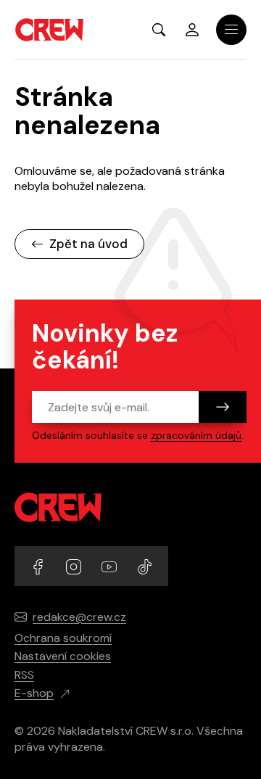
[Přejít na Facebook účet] (39, 565)
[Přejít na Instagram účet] (75, 565)
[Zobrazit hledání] (159, 30)
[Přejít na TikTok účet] (144, 565)
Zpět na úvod (88, 244)
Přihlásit (192, 30)
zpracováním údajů (196, 435)
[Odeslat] (222, 407)
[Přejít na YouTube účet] (111, 565)
